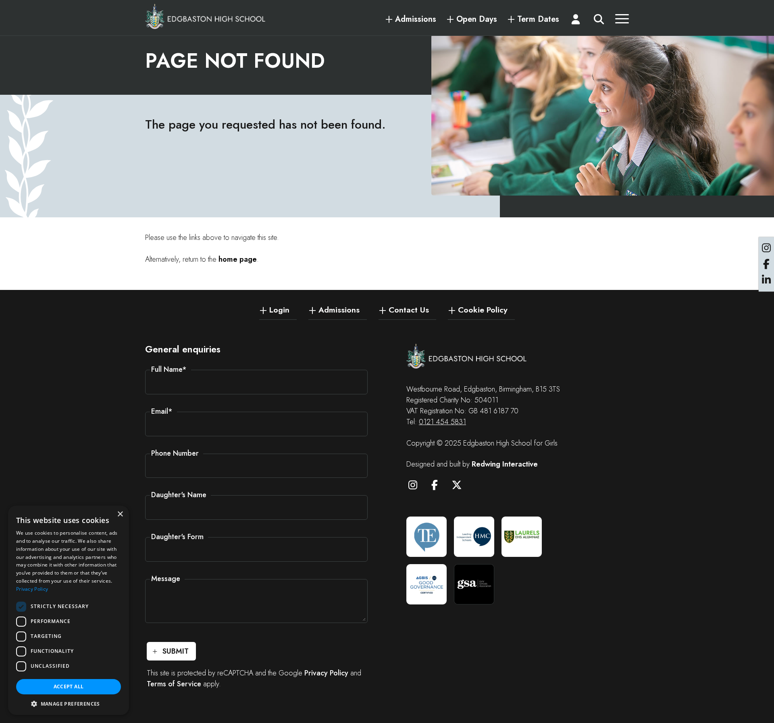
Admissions (415, 19)
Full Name (169, 369)
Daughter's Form (177, 536)
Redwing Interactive (505, 464)
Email (162, 411)
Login (279, 309)
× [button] (120, 514)
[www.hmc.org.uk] (474, 537)
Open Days (476, 19)
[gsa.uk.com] (474, 584)
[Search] (598, 21)
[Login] (576, 21)
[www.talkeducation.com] (426, 537)
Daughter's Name (178, 494)
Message (165, 578)
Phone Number (175, 453)
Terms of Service (174, 684)
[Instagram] (416, 486)
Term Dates (538, 19)
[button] (68, 703)
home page (237, 259)
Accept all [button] (69, 686)
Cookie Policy (483, 309)
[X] (460, 486)
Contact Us (409, 309)
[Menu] (622, 21)
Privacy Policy (326, 673)
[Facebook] (439, 486)
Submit (175, 651)
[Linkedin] (766, 280)
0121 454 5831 (442, 422)
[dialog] (68, 610)
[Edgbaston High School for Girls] (205, 16)
